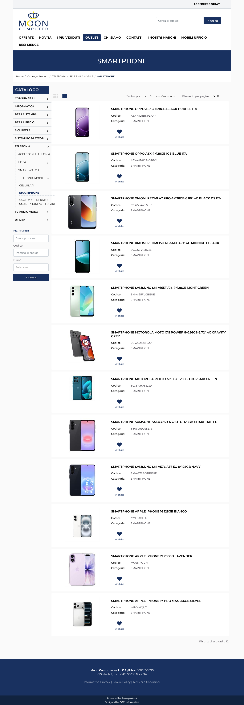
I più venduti (68, 37)
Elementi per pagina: (196, 96)
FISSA (22, 162)
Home (19, 76)
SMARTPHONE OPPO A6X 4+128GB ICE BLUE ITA (149, 153)
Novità (45, 37)
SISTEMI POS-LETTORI (29, 138)
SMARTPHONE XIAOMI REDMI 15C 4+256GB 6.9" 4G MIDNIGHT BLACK (165, 243)
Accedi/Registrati (207, 4)
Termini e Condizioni (146, 682)
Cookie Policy (121, 682)
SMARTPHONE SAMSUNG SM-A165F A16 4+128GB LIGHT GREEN (160, 288)
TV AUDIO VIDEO (26, 211)
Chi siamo (112, 37)
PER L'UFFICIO (25, 122)
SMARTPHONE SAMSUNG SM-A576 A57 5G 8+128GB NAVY (156, 467)
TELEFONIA (59, 76)
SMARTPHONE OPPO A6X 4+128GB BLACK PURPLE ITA (154, 109)
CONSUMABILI (25, 98)
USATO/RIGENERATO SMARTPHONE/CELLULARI (37, 202)
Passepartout (129, 698)
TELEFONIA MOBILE (81, 76)
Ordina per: (133, 96)
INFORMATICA (24, 106)
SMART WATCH (28, 170)
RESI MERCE (29, 45)
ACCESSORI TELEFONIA (34, 154)
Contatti (134, 37)
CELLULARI (26, 185)
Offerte (26, 37)
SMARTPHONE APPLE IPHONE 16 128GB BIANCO (149, 511)
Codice (17, 245)
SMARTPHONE (106, 76)
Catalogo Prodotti (37, 76)
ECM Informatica (129, 702)
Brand (17, 260)
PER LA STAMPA (26, 114)
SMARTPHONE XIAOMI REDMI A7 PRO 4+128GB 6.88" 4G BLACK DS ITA (166, 198)
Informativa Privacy (97, 682)
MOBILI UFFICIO (194, 37)
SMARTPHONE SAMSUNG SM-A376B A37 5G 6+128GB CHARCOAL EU (164, 422)
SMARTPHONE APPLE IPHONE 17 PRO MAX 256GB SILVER (156, 601)
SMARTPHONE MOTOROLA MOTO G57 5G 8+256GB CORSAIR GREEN (164, 379)
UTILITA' (20, 219)
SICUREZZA (22, 130)
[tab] (57, 96)
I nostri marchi (162, 37)
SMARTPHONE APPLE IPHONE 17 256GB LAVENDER (151, 556)
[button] (212, 20)
